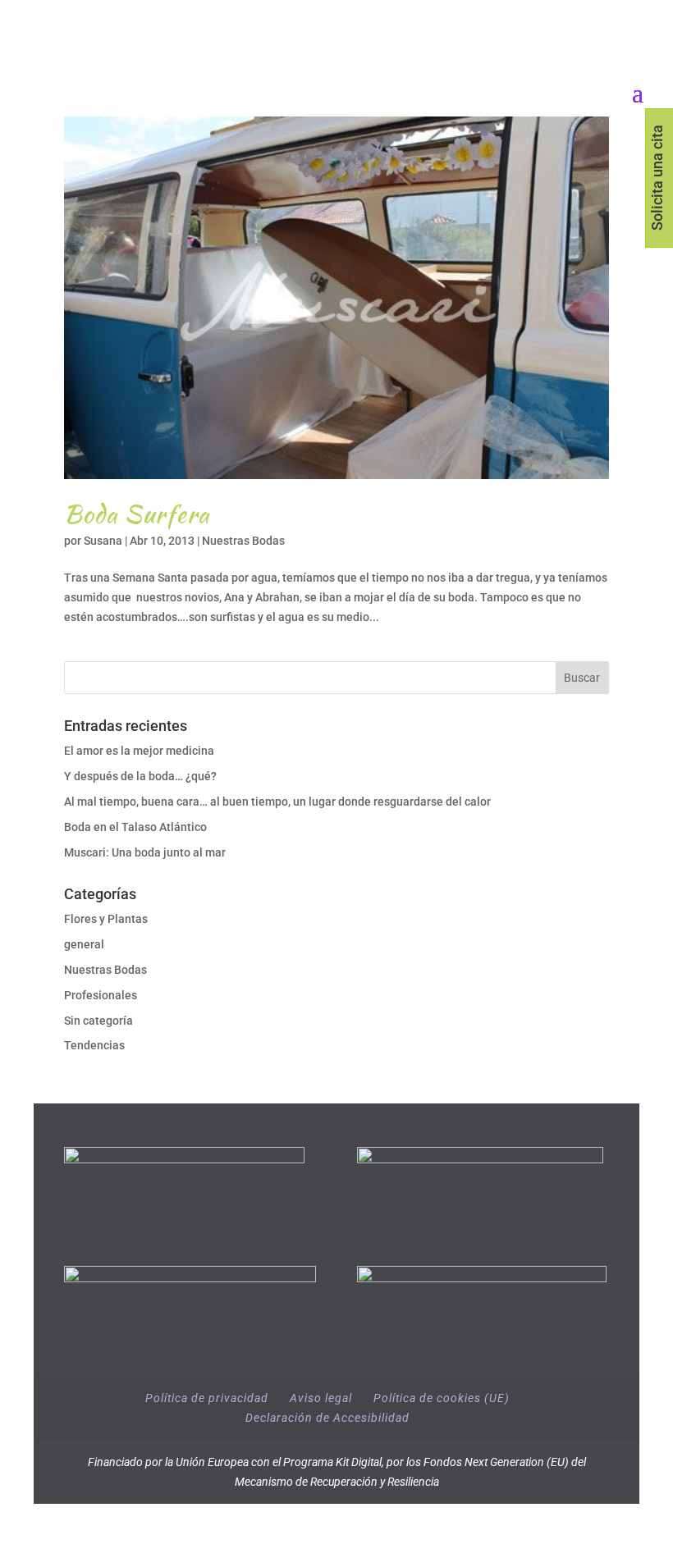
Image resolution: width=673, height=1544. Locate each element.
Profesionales (100, 995)
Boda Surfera (136, 514)
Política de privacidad (206, 1398)
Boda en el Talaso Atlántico (135, 827)
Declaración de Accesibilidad (327, 1417)
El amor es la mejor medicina (140, 750)
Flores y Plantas (106, 918)
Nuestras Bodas (243, 540)
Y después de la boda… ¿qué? (140, 776)
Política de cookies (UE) (441, 1398)
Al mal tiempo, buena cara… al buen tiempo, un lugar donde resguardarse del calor (277, 801)
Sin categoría (98, 1020)
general (84, 944)
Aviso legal (321, 1398)
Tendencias (94, 1045)
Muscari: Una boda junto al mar (145, 852)
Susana (103, 540)
